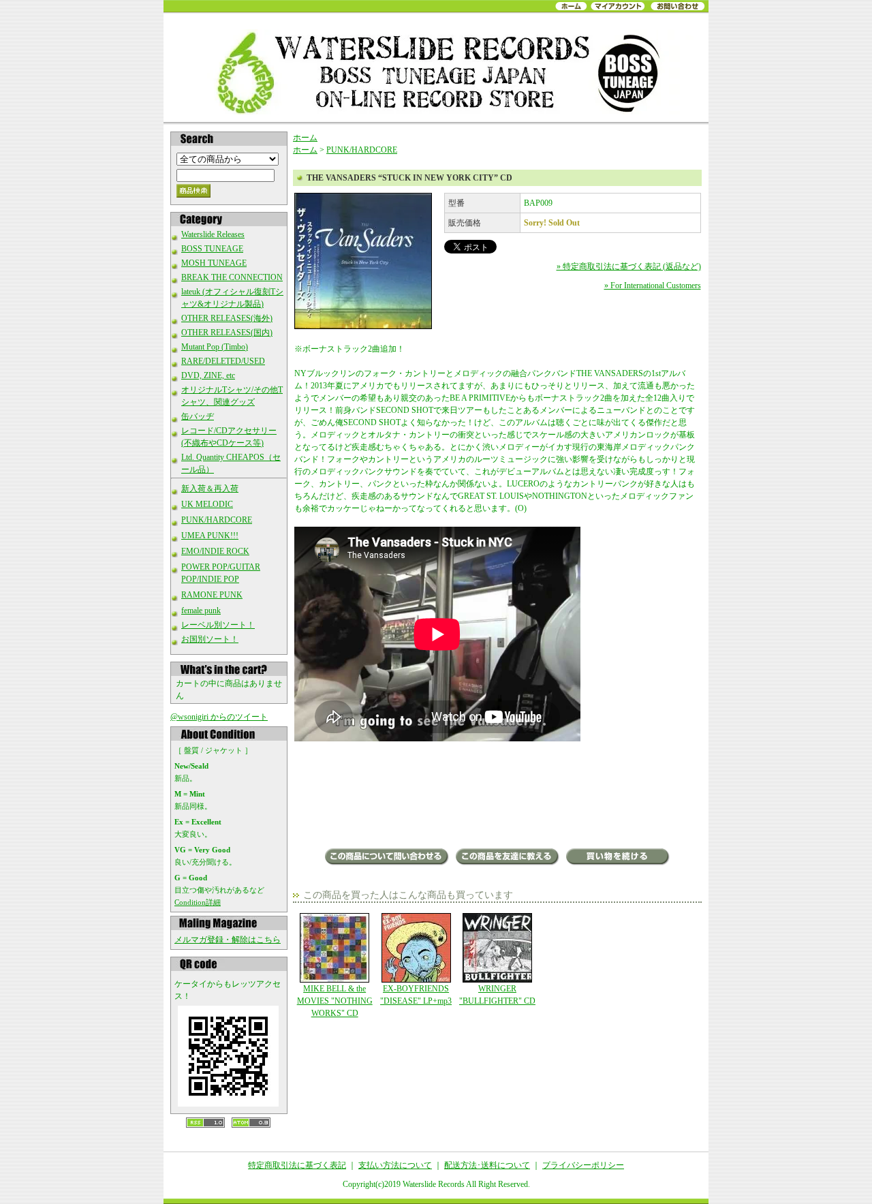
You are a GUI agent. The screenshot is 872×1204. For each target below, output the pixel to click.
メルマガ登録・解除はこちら (227, 939)
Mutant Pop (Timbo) (214, 347)
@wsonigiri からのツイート (219, 717)
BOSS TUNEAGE (212, 248)
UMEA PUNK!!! (209, 535)
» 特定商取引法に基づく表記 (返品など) (629, 266)
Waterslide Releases (213, 234)
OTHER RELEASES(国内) (226, 332)
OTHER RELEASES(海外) (226, 318)
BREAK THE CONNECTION (232, 277)
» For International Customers (652, 285)
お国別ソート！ (209, 639)
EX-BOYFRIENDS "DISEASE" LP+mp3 (416, 995)
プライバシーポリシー (583, 1165)
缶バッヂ (197, 416)
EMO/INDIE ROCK (215, 551)
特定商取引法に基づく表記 (297, 1165)
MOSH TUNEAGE (214, 263)
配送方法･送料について (487, 1165)
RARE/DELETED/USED (223, 361)
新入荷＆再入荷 (209, 488)
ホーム (305, 137)
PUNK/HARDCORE (216, 520)
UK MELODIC (207, 504)
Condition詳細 (197, 902)
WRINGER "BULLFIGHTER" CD (497, 995)
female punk (201, 610)
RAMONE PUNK (212, 595)
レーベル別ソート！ (218, 625)
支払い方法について (395, 1165)
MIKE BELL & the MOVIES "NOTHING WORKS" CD (335, 1001)
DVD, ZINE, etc (208, 375)
